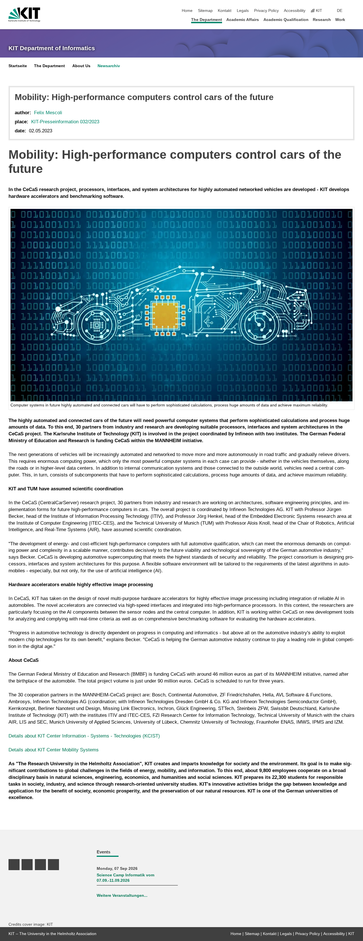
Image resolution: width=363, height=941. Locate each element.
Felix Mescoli (48, 112)
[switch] (352, 11)
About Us (81, 66)
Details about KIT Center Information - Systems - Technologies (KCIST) (84, 736)
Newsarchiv (109, 66)
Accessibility (294, 11)
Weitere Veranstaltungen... (122, 895)
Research (322, 20)
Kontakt (224, 11)
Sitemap (205, 11)
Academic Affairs (242, 20)
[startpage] (352, 19)
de (339, 11)
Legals (243, 11)
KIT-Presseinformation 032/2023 (65, 121)
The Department (206, 20)
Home (187, 11)
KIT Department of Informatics (52, 48)
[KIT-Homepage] (24, 14)
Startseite (18, 66)
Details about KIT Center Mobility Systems (54, 750)
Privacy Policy (266, 11)
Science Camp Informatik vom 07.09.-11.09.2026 (125, 878)
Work (340, 20)
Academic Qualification (286, 20)
